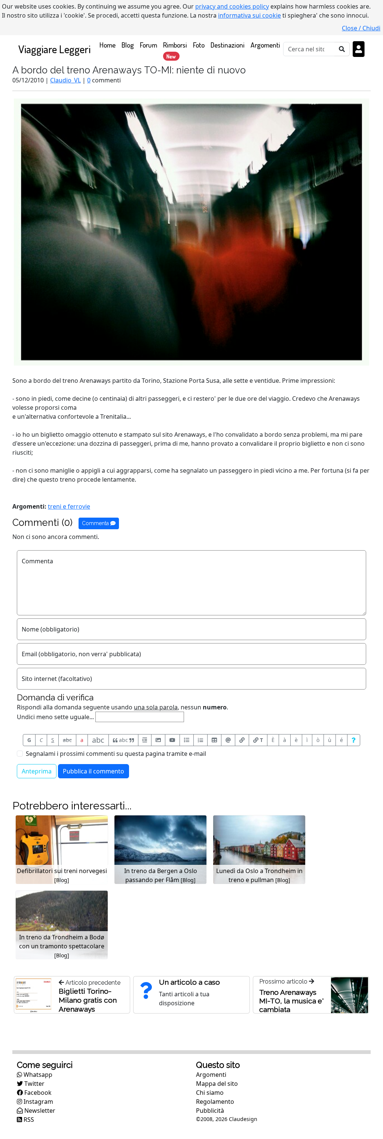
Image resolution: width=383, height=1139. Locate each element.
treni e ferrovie (69, 506)
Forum (148, 44)
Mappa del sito (217, 1083)
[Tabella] (214, 740)
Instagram (37, 1101)
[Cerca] (342, 49)
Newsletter (39, 1110)
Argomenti (265, 44)
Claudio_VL (65, 80)
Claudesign (243, 1119)
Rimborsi (175, 50)
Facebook (37, 1092)
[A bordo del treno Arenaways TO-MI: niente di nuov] (191, 231)
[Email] (228, 740)
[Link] (242, 740)
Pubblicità (210, 1110)
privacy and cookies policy (232, 6)
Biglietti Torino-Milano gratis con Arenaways (88, 1000)
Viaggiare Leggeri (54, 49)
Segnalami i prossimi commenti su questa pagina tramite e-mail (116, 753)
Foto (199, 44)
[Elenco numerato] (200, 740)
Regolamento (215, 1101)
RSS (28, 1119)
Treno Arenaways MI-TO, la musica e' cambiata (291, 1001)
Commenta (96, 523)
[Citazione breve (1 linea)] (144, 740)
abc (67, 739)
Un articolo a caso (189, 982)
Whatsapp (37, 1074)
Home (109, 44)
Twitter (34, 1083)
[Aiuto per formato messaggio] (353, 740)
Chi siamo (210, 1092)
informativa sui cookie (249, 15)
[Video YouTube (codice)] (172, 740)
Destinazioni (228, 44)
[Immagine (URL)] (158, 740)
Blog (128, 44)
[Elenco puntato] (187, 740)
